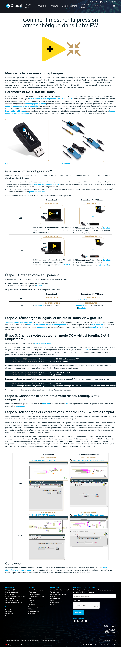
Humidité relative (34, 594)
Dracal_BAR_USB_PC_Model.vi (43, 460)
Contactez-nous (10, 616)
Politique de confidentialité (30, 640)
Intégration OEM (10, 590)
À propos (8, 609)
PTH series (66, 164)
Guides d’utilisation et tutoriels (60, 590)
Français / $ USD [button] (111, 2)
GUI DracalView (97, 325)
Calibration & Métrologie (13, 602)
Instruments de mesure (35, 590)
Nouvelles (8, 611)
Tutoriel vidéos (55, 592)
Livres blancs (54, 602)
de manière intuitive (97, 327)
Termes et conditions (12, 640)
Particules (32, 605)
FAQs (52, 605)
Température (33, 592)
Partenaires (9, 614)
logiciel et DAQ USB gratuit (15, 111)
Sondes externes (33, 611)
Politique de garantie (48, 640)
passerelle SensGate (37, 192)
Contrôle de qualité (11, 600)
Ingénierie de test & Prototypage (11, 593)
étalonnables (42, 327)
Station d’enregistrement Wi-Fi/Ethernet (37, 608)
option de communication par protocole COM (22, 106)
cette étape (20, 406)
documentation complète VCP (43, 343)
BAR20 (8, 164)
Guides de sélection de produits (58, 595)
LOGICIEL (65, 6)
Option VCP (39, 305)
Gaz (30, 598)
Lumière (31, 600)
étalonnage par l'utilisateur (35, 104)
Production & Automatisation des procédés (15, 597)
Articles (52, 600)
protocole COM (64, 265)
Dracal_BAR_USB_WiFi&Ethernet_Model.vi (88, 460)
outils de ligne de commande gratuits (44, 184)
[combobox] (105, 6)
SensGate (107, 228)
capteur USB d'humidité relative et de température (46, 325)
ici (87, 350)
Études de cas (55, 598)
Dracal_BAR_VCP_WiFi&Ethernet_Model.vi (88, 515)
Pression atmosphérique (37, 596)
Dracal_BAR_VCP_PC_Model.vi (43, 515)
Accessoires (32, 613)
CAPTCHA (76, 600)
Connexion (95, 2)
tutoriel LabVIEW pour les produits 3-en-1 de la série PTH (51, 99)
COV (30, 602)
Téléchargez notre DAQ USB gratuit (18, 322)
